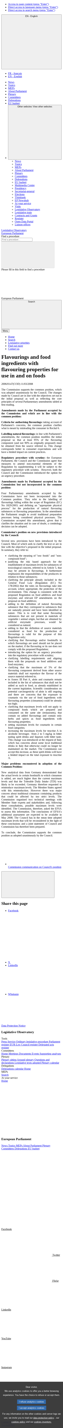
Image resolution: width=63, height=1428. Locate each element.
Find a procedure (10, 236)
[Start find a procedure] (27, 254)
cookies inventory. (43, 1422)
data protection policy (43, 1418)
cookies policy (18, 1422)
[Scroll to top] (27, 884)
